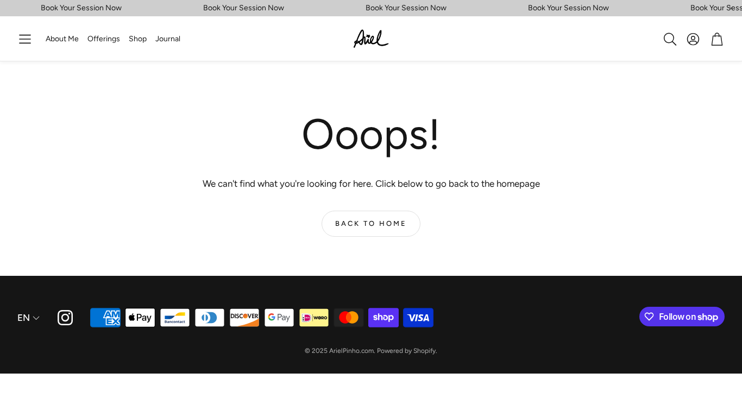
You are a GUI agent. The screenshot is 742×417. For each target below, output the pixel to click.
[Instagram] (65, 317)
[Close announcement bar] (731, 8)
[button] (25, 39)
